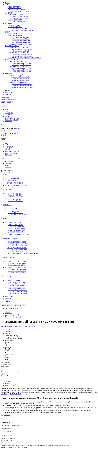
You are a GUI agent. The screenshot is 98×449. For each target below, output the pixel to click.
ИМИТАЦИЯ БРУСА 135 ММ (18, 47)
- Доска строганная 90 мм (20, 37)
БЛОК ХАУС (9, 13)
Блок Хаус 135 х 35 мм (15, 197)
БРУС (6, 4)
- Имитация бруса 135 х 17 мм (22, 49)
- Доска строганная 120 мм (21, 39)
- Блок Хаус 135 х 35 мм (20, 18)
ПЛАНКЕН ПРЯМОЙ (15, 75)
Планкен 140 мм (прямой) (16, 285)
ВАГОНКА (8, 23)
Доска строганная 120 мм (16, 228)
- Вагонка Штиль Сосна (20, 28)
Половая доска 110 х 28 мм (17, 263)
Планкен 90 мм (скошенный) (17, 290)
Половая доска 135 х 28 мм (17, 269)
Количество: (5, 366)
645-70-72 (19, 128)
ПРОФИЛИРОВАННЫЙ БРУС (18, 11)
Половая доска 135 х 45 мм (17, 272)
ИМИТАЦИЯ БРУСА (12, 46)
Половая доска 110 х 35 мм (17, 265)
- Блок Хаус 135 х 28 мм (20, 16)
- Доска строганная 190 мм (21, 42)
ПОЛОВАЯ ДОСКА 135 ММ (18, 66)
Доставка (8, 163)
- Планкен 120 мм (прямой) (21, 78)
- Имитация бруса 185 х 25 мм (22, 56)
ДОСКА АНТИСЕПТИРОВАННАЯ (20, 44)
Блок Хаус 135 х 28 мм (15, 195)
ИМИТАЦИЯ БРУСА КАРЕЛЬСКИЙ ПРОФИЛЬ (24, 58)
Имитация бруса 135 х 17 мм (17, 244)
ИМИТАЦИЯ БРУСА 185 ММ (18, 53)
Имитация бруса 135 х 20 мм (17, 245)
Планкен (7, 425)
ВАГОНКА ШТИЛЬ (15, 27)
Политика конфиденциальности (31, 445)
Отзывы (8, 383)
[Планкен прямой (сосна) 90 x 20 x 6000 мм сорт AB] (18, 326)
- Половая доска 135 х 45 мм (21, 72)
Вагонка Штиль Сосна (15, 213)
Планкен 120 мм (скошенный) (18, 291)
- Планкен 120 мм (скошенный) (22, 85)
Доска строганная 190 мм (16, 232)
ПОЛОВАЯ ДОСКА (11, 59)
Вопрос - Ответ (10, 385)
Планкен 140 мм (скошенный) (18, 293)
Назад (7, 2)
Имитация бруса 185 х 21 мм (17, 249)
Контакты (8, 94)
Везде (6, 109)
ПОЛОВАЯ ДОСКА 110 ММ (17, 61)
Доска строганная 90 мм (16, 226)
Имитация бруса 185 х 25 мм (17, 251)
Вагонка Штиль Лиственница (18, 214)
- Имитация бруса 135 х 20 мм (22, 51)
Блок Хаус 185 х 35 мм (15, 201)
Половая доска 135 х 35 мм (17, 271)
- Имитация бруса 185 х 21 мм (22, 54)
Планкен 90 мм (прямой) (16, 282)
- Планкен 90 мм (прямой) (20, 77)
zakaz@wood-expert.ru (12, 133)
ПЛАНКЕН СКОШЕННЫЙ (17, 82)
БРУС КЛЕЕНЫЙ (14, 6)
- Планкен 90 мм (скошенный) (22, 84)
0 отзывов (7, 331)
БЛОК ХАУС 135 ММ (15, 15)
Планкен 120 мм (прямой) (16, 284)
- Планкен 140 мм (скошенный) (22, 87)
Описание (8, 381)
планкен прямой (16, 425)
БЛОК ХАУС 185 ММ (15, 20)
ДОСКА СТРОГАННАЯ (16, 35)
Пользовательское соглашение (52, 445)
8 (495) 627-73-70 (15, 394)
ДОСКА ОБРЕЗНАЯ (15, 34)
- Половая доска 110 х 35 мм (21, 65)
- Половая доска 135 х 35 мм (21, 70)
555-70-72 (6, 130)
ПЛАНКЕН (8, 73)
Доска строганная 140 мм (16, 230)
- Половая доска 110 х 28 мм (21, 63)
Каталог (6, 172)
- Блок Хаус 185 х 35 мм (20, 21)
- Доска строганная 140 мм (21, 40)
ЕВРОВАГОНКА (14, 25)
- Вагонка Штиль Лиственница (22, 30)
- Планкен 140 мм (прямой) (21, 80)
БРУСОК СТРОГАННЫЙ (16, 9)
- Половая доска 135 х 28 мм (21, 68)
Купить (4, 374)
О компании (9, 92)
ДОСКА (7, 32)
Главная (7, 312)
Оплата (7, 165)
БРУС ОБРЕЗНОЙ (14, 8)
